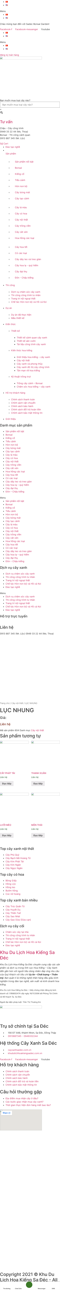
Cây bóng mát (13, 448)
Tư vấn (6, 121)
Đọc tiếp (6, 783)
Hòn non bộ (12, 444)
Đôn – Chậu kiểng (15, 491)
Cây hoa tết (12, 474)
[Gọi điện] (29, 1286)
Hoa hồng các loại (15, 471)
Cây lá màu (11, 454)
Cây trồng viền (13, 464)
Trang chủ (5, 703)
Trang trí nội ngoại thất (18, 580)
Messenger (41, 1288)
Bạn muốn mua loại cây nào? (15, 100)
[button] (30, 11)
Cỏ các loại (12, 478)
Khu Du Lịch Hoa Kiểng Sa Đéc (27, 955)
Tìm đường (6, 1288)
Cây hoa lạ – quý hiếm (17, 484)
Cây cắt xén (12, 468)
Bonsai (9, 434)
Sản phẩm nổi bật (15, 431)
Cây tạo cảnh (13, 451)
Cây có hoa (12, 458)
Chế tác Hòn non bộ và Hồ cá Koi (23, 583)
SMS (53, 1288)
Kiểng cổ (10, 438)
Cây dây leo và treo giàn (19, 481)
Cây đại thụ (12, 488)
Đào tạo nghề (13, 587)
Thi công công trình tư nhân (20, 577)
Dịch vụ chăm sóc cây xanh (20, 573)
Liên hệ (5, 724)
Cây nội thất (12, 461)
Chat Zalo (18, 1288)
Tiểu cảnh (11, 441)
